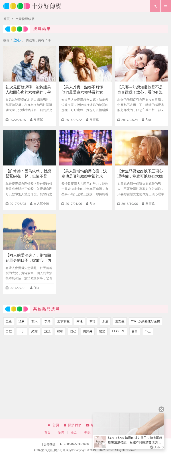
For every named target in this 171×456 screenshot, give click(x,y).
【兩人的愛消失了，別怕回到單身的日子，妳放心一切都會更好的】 (28, 258)
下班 (21, 331)
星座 (9, 321)
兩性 (79, 321)
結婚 (34, 331)
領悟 (92, 321)
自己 (73, 331)
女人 (34, 321)
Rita (148, 119)
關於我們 (74, 425)
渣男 (21, 321)
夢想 (87, 432)
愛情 (61, 432)
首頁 (6, 19)
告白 (135, 331)
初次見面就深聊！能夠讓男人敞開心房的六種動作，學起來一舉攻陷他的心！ (28, 90)
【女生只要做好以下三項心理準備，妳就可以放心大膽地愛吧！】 (140, 174)
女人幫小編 (41, 203)
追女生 (119, 321)
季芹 (47, 321)
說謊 (47, 331)
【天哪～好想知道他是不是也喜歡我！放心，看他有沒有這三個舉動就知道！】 (140, 90)
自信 (9, 331)
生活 (74, 432)
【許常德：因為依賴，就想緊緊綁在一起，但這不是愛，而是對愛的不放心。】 (28, 174)
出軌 (60, 331)
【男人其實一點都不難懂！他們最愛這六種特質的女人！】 (84, 90)
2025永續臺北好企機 (145, 321)
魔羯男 (87, 331)
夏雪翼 (38, 119)
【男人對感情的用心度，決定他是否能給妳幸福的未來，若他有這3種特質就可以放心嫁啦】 (85, 174)
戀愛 (102, 331)
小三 (148, 331)
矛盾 (105, 321)
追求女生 (63, 321)
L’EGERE (118, 331)
